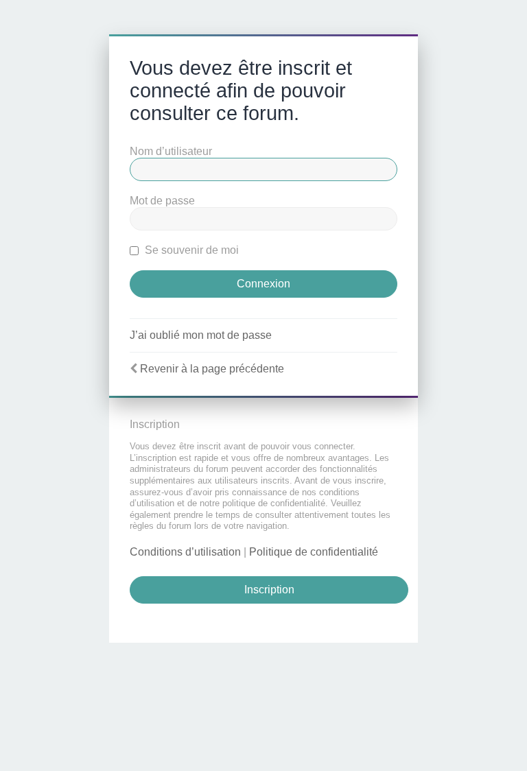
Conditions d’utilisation (185, 552)
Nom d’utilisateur (171, 151)
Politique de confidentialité (313, 552)
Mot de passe (162, 200)
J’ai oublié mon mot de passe (201, 335)
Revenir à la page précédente (212, 369)
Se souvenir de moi (190, 250)
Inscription (269, 589)
